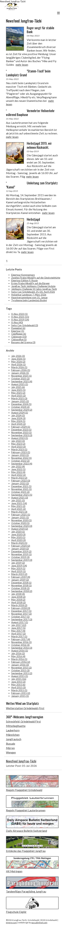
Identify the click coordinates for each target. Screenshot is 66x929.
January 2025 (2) (20, 401)
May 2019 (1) (18, 568)
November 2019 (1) (21, 554)
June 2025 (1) (18, 390)
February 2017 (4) (20, 639)
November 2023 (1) (21, 432)
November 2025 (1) (21, 375)
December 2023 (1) (21, 429)
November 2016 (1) (21, 642)
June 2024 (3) (18, 418)
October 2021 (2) (20, 492)
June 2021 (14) (19, 503)
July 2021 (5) (18, 500)
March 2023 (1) (19, 449)
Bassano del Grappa (23, 342)
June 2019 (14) (19, 565)
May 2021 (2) (18, 506)
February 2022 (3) (20, 480)
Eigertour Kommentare (23, 274)
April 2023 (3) (18, 446)
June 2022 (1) (18, 469)
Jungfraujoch (13, 739)
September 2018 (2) (21, 591)
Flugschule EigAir (16, 911)
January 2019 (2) (20, 579)
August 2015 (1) (19, 676)
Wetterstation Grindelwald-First (25, 708)
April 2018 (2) (18, 602)
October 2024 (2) (20, 407)
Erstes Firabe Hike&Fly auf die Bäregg (30, 283)
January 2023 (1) (20, 455)
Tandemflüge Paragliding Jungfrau (26, 891)
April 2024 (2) (18, 424)
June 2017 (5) (18, 628)
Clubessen (19, 336)
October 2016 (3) (20, 645)
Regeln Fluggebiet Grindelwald (24, 790)
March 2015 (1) (19, 690)
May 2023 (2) (18, 443)
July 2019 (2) (18, 562)
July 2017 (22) (18, 625)
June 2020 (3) (18, 534)
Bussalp (10, 743)
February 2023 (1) (20, 452)
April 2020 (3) (18, 540)
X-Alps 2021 (20, 316)
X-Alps (17, 322)
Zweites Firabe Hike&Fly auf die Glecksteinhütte (35, 277)
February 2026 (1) (20, 370)
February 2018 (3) (20, 608)
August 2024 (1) (19, 412)
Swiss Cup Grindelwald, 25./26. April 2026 (33, 291)
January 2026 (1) (20, 373)
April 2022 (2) (18, 475)
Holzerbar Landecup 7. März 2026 (28, 294)
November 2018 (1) (21, 585)
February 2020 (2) (20, 545)
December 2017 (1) (21, 611)
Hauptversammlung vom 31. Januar (29, 297)
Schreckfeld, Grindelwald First (23, 721)
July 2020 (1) (18, 531)
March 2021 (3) (19, 511)
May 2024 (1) (18, 421)
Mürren (10, 748)
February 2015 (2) (20, 693)
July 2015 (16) (18, 679)
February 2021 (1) (20, 514)
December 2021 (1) (21, 486)
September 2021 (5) (21, 494)
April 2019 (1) (18, 571)
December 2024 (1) (21, 404)
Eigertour (17, 331)
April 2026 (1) (18, 364)
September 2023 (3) (21, 435)
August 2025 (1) (19, 384)
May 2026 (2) (18, 361)
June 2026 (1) (18, 358)
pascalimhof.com (39, 922)
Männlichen (13, 734)
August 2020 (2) (19, 528)
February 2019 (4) (20, 577)
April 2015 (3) (18, 687)
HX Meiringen (14, 871)
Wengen (11, 752)
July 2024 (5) (18, 415)
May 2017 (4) (18, 630)
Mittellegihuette (16, 725)
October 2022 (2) (20, 460)
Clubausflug (19, 339)
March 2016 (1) (19, 659)
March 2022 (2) (19, 477)
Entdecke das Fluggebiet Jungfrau (26, 850)
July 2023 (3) (18, 441)
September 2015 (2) (21, 673)
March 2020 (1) (19, 543)
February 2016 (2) (20, 662)
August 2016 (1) (19, 650)
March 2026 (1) (19, 367)
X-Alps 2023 (19, 314)
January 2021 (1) (20, 517)
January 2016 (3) (20, 664)
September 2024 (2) (21, 409)
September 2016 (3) (21, 647)
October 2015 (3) (20, 670)
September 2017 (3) (21, 619)
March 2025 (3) (19, 398)
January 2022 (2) (20, 483)
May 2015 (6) (18, 684)
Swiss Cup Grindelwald (24, 325)
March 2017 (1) (19, 636)
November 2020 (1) (21, 520)
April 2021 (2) (18, 509)
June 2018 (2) (18, 596)
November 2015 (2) (21, 667)
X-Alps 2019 (20, 319)
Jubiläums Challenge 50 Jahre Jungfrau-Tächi (34, 289)
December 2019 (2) (21, 551)
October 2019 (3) (20, 557)
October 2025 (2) (20, 378)
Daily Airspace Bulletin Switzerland (26, 830)
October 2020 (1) (20, 523)
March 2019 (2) (19, 574)
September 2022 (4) (21, 463)
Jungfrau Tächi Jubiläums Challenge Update (33, 286)
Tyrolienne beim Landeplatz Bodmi (29, 300)
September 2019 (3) (21, 560)
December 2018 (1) (21, 582)
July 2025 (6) (18, 387)
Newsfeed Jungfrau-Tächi (21, 761)
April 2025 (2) (18, 395)
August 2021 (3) (19, 497)
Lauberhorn (13, 730)
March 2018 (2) (19, 605)
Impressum (11, 922)
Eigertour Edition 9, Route (24, 280)
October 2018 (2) (20, 588)
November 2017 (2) (21, 613)
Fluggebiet (18, 328)
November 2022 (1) (21, 458)
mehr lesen (22, 64)
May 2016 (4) (18, 656)
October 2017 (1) (20, 616)
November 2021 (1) (21, 489)
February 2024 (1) (20, 426)
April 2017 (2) (18, 633)
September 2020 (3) (21, 526)
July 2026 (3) (18, 356)
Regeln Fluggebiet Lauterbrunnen (25, 810)
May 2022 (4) (18, 472)
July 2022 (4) (18, 466)
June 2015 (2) (18, 681)
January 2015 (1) (20, 696)
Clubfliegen (18, 333)
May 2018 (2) (18, 599)
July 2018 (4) (18, 594)
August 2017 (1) (19, 622)
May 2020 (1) (18, 537)
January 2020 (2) (20, 548)
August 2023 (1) (19, 438)
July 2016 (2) (18, 653)
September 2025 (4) (21, 381)
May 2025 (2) (18, 392)
